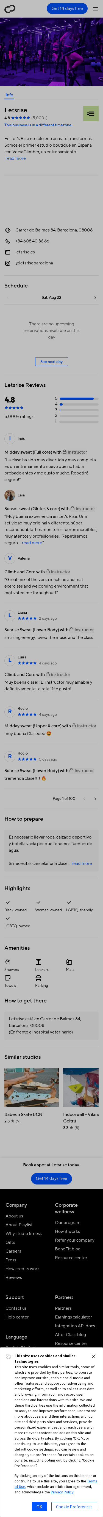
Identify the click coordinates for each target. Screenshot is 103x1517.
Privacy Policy (62, 1492)
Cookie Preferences (74, 1506)
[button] (94, 1356)
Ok (39, 1506)
